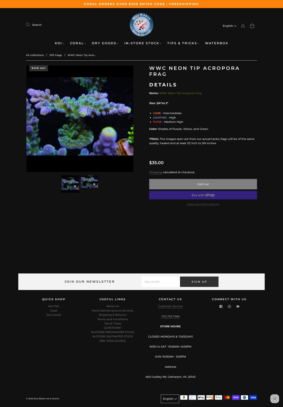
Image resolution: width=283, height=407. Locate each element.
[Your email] (161, 282)
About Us (112, 306)
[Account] (243, 25)
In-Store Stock (141, 43)
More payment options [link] (203, 204)
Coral (77, 43)
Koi (58, 43)
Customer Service (170, 306)
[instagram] (229, 306)
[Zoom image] (80, 119)
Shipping (155, 172)
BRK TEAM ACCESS (113, 341)
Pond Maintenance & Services (112, 310)
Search (37, 25)
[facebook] (221, 306)
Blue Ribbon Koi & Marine (46, 398)
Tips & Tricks (182, 43)
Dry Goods (104, 43)
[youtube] (238, 306)
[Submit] (30, 24)
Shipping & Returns (112, 315)
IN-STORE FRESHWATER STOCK (112, 332)
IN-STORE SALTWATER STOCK (112, 336)
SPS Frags (55, 55)
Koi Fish (53, 306)
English (228, 26)
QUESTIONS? (113, 327)
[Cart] (252, 25)
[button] (37, 119)
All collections (35, 55)
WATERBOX (216, 43)
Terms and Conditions (112, 319)
